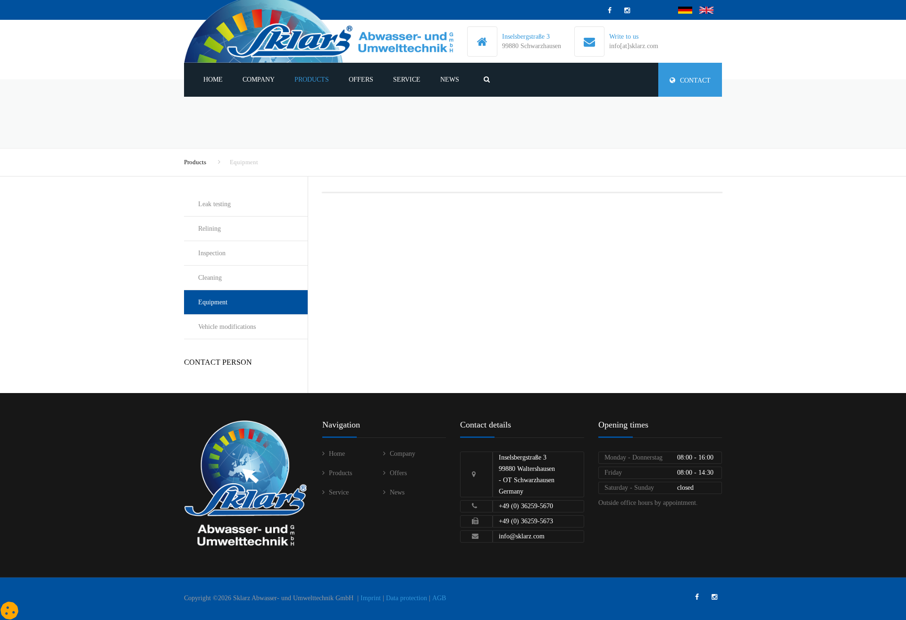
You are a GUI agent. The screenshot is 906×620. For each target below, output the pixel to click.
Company (259, 79)
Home (213, 79)
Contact (695, 80)
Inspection (212, 253)
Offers (361, 79)
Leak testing (214, 204)
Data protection (406, 598)
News (449, 79)
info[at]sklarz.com (633, 46)
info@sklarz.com (522, 536)
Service (406, 79)
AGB (439, 598)
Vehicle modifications (227, 326)
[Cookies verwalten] (9, 610)
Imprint (371, 598)
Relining (209, 228)
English (709, 10)
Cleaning (210, 277)
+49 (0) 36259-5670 (526, 506)
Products (311, 79)
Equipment (212, 302)
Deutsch (688, 10)
